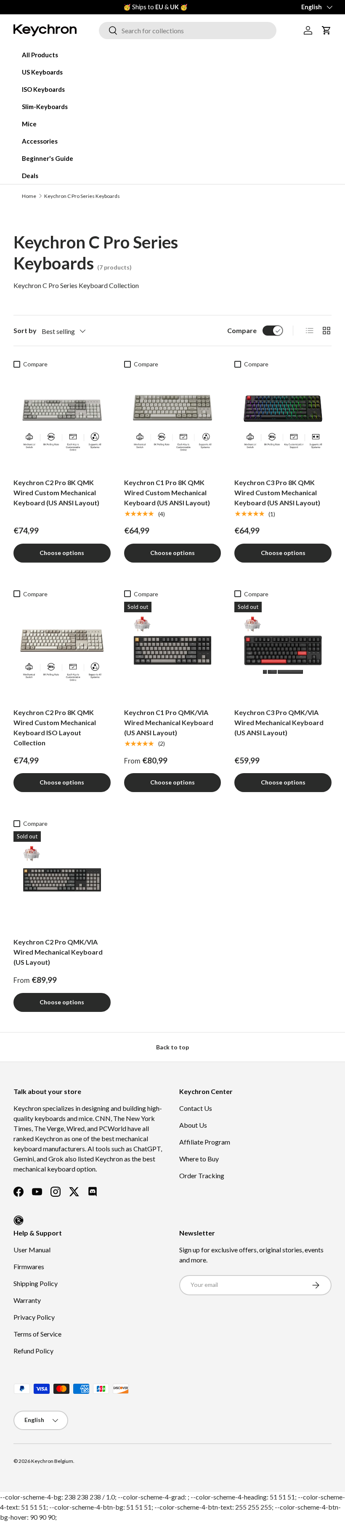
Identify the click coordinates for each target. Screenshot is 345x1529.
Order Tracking (201, 1175)
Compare (242, 330)
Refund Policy (33, 1351)
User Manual (31, 1250)
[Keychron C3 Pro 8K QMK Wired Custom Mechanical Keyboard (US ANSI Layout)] (283, 420)
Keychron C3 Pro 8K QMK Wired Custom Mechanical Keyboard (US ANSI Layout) (277, 492)
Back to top (172, 1047)
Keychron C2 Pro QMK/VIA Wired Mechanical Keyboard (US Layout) (58, 952)
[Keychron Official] (18, 1220)
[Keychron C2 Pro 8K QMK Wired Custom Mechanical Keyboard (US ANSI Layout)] (62, 420)
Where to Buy (199, 1159)
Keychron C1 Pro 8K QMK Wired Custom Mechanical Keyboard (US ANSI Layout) (167, 492)
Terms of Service (37, 1334)
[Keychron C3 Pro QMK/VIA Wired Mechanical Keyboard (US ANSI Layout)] (283, 650)
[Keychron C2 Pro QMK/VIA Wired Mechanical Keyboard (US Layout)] (62, 880)
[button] (326, 30)
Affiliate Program (204, 1142)
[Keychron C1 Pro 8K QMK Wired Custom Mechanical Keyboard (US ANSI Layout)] (172, 420)
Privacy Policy (34, 1317)
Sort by (25, 330)
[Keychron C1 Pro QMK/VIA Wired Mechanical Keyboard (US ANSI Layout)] (172, 650)
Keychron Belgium (52, 1461)
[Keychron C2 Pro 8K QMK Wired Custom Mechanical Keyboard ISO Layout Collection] (62, 650)
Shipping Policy (35, 1283)
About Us (193, 1125)
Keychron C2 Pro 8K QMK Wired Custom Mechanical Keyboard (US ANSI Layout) (56, 492)
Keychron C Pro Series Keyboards (82, 196)
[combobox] (187, 30)
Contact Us (195, 1108)
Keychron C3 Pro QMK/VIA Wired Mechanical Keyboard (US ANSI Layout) (279, 722)
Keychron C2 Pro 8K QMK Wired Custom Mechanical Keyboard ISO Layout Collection (54, 727)
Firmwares (28, 1266)
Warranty (27, 1300)
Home (29, 196)
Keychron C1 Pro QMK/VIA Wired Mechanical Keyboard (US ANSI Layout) (168, 722)
